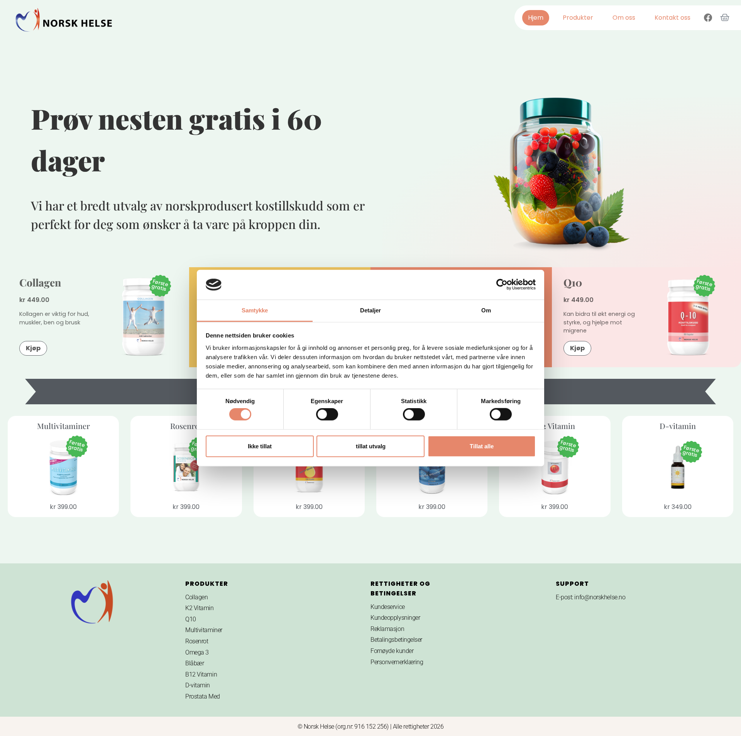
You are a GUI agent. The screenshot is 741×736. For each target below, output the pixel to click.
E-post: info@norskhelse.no (590, 597)
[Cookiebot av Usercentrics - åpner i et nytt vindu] (502, 284)
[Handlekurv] (724, 17)
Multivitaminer (203, 630)
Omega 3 (197, 652)
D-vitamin (197, 685)
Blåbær (194, 663)
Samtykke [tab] (255, 310)
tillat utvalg (371, 446)
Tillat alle (482, 446)
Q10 (572, 282)
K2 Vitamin (199, 608)
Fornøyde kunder (391, 651)
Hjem (535, 17)
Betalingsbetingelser (396, 639)
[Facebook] (708, 18)
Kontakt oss (672, 17)
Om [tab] (486, 310)
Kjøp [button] (33, 348)
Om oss (623, 17)
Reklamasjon (387, 629)
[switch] (327, 414)
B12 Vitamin (201, 674)
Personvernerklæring (396, 662)
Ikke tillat (260, 446)
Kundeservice (387, 607)
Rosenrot (196, 641)
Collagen (40, 282)
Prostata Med (202, 696)
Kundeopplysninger (395, 617)
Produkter (578, 17)
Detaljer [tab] (370, 310)
